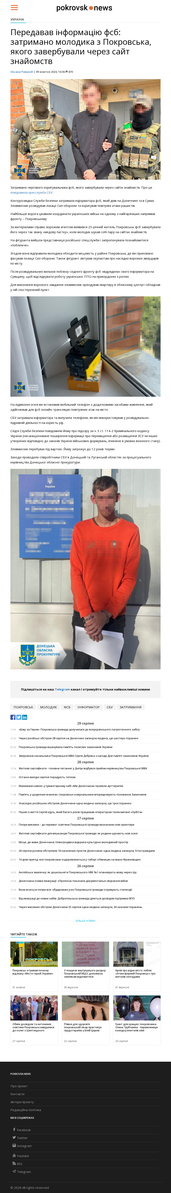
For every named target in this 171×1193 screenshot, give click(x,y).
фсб (67, 707)
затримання (131, 707)
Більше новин (85, 921)
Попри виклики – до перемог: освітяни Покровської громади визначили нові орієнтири (76, 824)
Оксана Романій (21, 72)
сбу (110, 707)
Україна (17, 19)
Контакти (17, 1094)
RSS (19, 1164)
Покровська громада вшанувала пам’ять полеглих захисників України (65, 747)
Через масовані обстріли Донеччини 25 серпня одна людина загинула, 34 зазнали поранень (80, 907)
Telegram (62, 689)
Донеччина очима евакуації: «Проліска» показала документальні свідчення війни (73, 880)
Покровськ (23, 707)
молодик (48, 707)
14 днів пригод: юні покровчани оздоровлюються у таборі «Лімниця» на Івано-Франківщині (80, 859)
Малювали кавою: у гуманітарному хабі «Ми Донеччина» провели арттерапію (71, 786)
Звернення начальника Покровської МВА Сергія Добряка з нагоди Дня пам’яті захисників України (84, 755)
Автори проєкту (22, 1102)
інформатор (89, 707)
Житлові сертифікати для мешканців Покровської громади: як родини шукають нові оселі (78, 833)
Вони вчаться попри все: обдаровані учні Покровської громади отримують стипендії (75, 889)
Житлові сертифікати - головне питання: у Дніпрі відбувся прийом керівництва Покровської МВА (83, 768)
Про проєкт (19, 1086)
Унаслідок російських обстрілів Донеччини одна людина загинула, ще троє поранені (75, 803)
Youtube (23, 1156)
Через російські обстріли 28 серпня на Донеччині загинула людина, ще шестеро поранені (78, 738)
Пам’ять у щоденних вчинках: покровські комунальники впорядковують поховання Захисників (82, 794)
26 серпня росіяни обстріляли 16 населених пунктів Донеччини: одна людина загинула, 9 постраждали (87, 850)
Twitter (22, 1138)
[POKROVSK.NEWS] (84, 7)
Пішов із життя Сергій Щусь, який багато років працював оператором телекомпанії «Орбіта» (80, 812)
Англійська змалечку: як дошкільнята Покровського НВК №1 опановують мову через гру (78, 872)
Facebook (24, 1130)
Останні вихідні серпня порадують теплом (47, 777)
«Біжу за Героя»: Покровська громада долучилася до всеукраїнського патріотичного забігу (79, 729)
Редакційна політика (25, 1110)
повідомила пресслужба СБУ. (31, 192)
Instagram (24, 1146)
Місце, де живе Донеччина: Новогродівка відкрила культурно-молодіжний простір (73, 842)
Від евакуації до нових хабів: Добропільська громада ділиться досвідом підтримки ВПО (77, 898)
